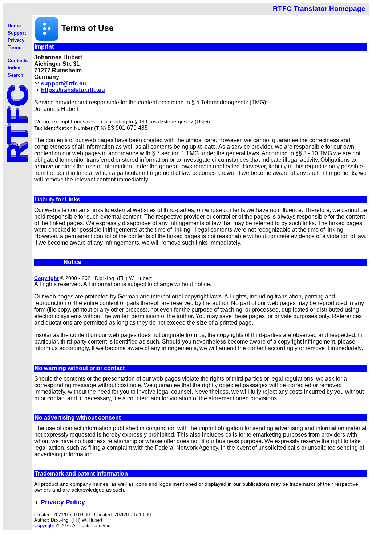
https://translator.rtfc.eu (73, 90)
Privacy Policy (63, 502)
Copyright (48, 262)
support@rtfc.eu (63, 83)
